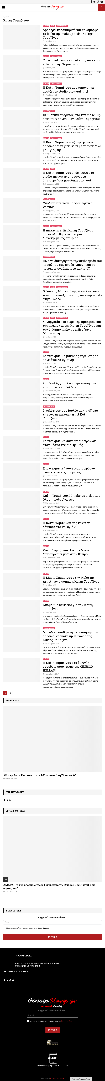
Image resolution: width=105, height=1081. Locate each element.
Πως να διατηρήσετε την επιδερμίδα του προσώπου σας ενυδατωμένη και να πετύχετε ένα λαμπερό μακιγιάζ (72, 265)
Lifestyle (46, 26)
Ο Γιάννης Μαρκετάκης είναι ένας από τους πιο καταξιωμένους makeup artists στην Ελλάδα (72, 295)
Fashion (46, 379)
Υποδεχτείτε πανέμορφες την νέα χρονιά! (68, 205)
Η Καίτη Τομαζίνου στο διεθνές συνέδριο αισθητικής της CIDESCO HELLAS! (68, 666)
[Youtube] (102, 2)
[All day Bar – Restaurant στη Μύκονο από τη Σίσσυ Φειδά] (52, 739)
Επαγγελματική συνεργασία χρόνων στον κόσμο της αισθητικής (69, 443)
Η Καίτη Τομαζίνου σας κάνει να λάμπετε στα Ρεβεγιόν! (67, 525)
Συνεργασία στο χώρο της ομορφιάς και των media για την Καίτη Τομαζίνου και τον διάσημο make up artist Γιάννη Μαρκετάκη (72, 327)
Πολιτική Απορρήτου (81, 1079)
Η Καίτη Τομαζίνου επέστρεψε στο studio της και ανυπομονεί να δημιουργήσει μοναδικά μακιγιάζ (68, 176)
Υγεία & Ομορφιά (61, 26)
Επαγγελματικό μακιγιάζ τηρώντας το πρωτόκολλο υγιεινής (70, 358)
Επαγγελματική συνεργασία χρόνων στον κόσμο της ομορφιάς (69, 470)
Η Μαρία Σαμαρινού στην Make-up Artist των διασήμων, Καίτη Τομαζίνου (71, 579)
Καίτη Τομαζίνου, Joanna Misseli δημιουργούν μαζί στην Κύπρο (67, 552)
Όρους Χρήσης (43, 928)
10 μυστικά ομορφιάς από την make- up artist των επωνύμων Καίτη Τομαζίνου (72, 117)
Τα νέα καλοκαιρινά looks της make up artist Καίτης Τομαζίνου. (71, 62)
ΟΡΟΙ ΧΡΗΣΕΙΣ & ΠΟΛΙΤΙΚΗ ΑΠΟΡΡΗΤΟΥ (45, 963)
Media (53, 26)
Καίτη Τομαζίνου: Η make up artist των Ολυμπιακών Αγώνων (71, 497)
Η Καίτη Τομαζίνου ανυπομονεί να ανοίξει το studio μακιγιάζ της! (68, 89)
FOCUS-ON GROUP (57, 1078)
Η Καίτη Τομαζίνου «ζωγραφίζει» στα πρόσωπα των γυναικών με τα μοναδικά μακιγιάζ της (72, 146)
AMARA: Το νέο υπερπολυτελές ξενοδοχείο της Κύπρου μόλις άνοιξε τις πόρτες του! (49, 886)
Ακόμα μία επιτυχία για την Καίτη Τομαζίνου (68, 607)
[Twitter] (94, 2)
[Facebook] (91, 2)
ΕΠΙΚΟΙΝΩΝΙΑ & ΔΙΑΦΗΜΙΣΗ (28, 966)
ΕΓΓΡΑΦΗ (52, 937)
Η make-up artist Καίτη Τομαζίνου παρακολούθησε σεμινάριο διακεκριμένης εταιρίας (68, 234)
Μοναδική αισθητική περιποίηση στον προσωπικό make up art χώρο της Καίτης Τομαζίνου (70, 636)
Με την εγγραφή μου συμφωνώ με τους (27, 928)
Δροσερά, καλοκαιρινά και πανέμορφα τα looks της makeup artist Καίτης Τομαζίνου (71, 34)
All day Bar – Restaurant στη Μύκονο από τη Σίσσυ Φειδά (39, 775)
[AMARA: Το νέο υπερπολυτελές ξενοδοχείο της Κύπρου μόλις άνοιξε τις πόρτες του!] (52, 849)
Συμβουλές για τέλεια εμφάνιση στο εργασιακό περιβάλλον (69, 385)
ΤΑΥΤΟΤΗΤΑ (19, 963)
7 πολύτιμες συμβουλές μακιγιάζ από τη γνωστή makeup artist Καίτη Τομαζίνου (70, 414)
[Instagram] (98, 2)
